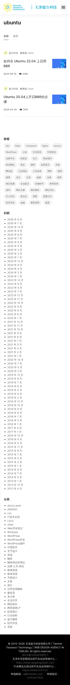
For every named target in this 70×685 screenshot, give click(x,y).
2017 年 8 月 (14, 427)
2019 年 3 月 (14, 397)
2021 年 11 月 (15, 325)
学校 (57, 164)
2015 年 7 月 (14, 454)
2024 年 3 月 (14, 272)
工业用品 (22, 171)
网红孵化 (35, 190)
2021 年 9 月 (14, 333)
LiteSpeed (31, 145)
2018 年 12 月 (15, 401)
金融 (22, 202)
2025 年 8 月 (14, 234)
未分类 (11, 596)
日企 (18, 177)
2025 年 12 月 (15, 227)
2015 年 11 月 (15, 446)
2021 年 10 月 (15, 329)
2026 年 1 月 (14, 223)
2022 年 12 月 (15, 295)
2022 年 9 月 (14, 306)
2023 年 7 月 (14, 291)
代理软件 (12, 547)
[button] (63, 7)
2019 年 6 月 (14, 386)
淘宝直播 (10, 183)
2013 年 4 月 (14, 488)
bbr (7, 145)
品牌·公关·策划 (15, 566)
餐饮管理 (35, 202)
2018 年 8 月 (14, 412)
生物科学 (39, 183)
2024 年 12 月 (15, 261)
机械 (39, 177)
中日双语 (37, 152)
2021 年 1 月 (14, 355)
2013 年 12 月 (15, 484)
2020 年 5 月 (14, 367)
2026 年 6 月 (14, 219)
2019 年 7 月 (14, 382)
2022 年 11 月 (15, 299)
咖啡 (9, 558)
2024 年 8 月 (14, 264)
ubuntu (57, 145)
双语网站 (10, 164)
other (10, 524)
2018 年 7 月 (14, 416)
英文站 (23, 196)
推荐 (8, 177)
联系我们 (12, 611)
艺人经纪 (10, 196)
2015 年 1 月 (14, 465)
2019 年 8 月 (14, 378)
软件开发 (10, 202)
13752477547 (35, 677)
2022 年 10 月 (15, 302)
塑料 (33, 164)
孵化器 (9, 171)
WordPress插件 (16, 543)
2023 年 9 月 (14, 283)
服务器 (11, 592)
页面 (9, 626)
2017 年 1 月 (14, 431)
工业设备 (37, 171)
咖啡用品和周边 (16, 562)
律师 (49, 171)
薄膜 (35, 196)
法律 (49, 177)
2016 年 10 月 (15, 435)
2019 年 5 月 (14, 390)
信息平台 (10, 158)
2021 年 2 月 (14, 352)
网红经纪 (49, 190)
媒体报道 (12, 569)
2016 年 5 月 (14, 443)
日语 (28, 177)
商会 (22, 164)
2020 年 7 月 (14, 363)
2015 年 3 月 (14, 462)
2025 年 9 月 (14, 230)
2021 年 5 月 (14, 344)
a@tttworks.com (33, 673)
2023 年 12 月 (15, 280)
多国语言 (45, 164)
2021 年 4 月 (14, 348)
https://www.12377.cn (35, 670)
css (9, 513)
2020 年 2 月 (14, 371)
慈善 (60, 171)
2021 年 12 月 (15, 321)
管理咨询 (54, 183)
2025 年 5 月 (14, 245)
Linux (31, 52)
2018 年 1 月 (14, 424)
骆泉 (47, 202)
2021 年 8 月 (14, 336)
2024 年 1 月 (14, 276)
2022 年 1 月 (14, 317)
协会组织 (47, 158)
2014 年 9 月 (14, 469)
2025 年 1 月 (14, 257)
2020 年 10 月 (15, 359)
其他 (9, 554)
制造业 (23, 158)
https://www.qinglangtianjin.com (35, 662)
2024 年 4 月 (14, 268)
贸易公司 (47, 196)
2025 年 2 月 (14, 253)
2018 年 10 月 (15, 405)
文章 (9, 581)
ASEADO (12, 509)
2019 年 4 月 (14, 393)
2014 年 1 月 (14, 480)
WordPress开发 (16, 539)
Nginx (45, 145)
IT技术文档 (13, 516)
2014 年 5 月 (14, 477)
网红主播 (20, 190)
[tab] (6, 37)
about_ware (14, 505)
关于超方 (12, 551)
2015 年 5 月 (14, 458)
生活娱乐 (24, 183)
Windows (12, 532)
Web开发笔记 (15, 528)
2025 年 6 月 (14, 242)
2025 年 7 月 (14, 238)
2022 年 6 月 (14, 314)
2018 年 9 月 (14, 408)
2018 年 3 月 (14, 420)
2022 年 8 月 (14, 310)
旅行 (9, 585)
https (17, 145)
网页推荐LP (13, 607)
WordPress (11, 152)
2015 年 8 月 (14, 450)
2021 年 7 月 (14, 340)
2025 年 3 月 (14, 249)
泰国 (59, 177)
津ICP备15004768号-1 (35, 654)
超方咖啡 (12, 619)
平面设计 (12, 577)
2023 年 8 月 (14, 287)
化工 (35, 158)
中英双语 (51, 152)
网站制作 (12, 604)
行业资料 (12, 615)
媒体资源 (12, 573)
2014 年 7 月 (14, 473)
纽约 (8, 190)
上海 (24, 152)
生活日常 (12, 600)
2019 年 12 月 (15, 374)
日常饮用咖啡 (14, 588)
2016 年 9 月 (14, 439)
